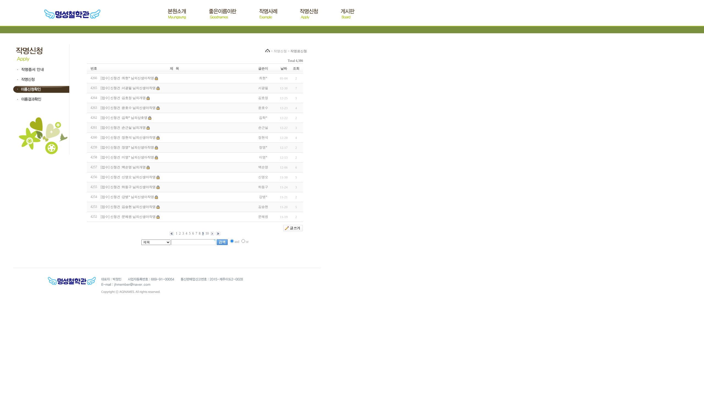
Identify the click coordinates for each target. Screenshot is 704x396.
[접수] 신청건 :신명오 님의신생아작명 (128, 177)
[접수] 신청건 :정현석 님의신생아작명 (128, 137)
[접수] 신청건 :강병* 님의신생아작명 (127, 197)
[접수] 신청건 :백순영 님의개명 (123, 167)
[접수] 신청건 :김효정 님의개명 (123, 98)
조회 (296, 68)
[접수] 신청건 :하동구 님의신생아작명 (128, 187)
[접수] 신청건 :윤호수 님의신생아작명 (128, 108)
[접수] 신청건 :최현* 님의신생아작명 (127, 78)
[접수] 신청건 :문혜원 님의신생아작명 (128, 217)
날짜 (283, 68)
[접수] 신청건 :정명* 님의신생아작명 (127, 147)
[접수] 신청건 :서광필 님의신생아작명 (128, 88)
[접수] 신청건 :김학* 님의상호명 (124, 118)
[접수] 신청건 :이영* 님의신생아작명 (127, 157)
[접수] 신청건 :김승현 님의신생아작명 (128, 207)
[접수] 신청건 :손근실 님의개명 (123, 128)
